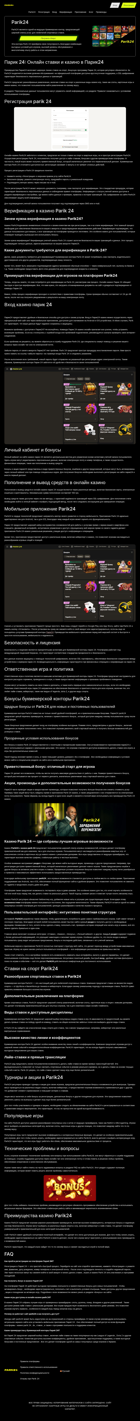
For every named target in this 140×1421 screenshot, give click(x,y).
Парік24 (49, 632)
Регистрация (128, 5)
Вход (115, 5)
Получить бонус (48, 38)
